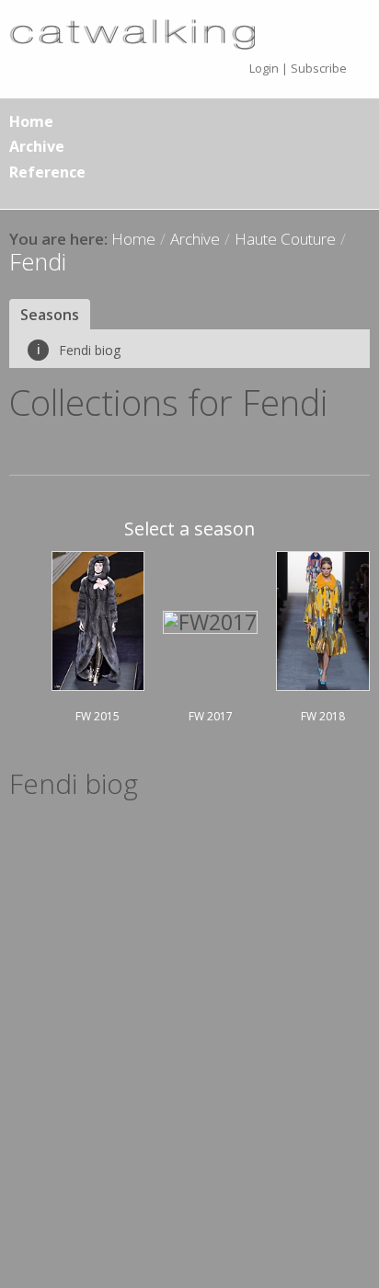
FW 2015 (97, 716)
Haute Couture (285, 238)
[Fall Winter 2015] (98, 618)
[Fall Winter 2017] (210, 620)
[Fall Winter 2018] (323, 618)
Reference (47, 172)
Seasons (49, 315)
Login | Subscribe (298, 68)
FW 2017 (211, 716)
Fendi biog (79, 350)
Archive (36, 146)
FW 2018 (323, 716)
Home (31, 121)
